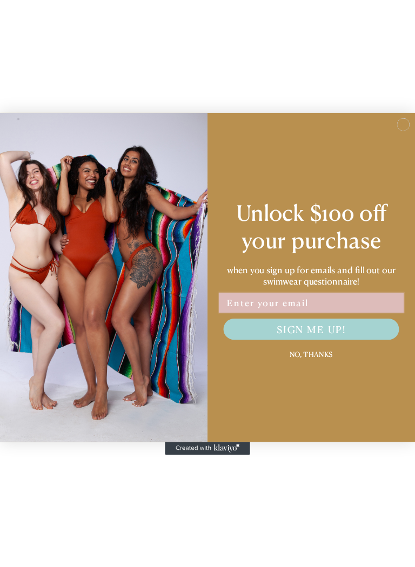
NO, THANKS (311, 353)
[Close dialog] (403, 124)
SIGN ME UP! (311, 329)
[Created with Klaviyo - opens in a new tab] (207, 448)
